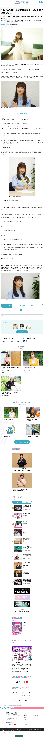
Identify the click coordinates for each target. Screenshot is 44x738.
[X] (17, 682)
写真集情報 (26, 721)
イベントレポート (26, 719)
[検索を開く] (40, 2)
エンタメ (2, 24)
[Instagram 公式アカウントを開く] (12, 724)
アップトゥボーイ (26, 722)
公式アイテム (26, 724)
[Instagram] (24, 682)
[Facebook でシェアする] (26, 341)
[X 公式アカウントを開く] (7, 724)
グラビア (25, 717)
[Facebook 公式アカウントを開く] (10, 724)
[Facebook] (20, 682)
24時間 (17, 502)
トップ (2, 705)
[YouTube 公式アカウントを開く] (15, 724)
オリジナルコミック (34, 715)
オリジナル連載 (33, 713)
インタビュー (26, 715)
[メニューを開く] (42, 2)
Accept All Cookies (18, 735)
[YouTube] (27, 682)
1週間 (27, 502)
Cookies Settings (10, 735)
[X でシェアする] (24, 341)
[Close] (42, 733)
